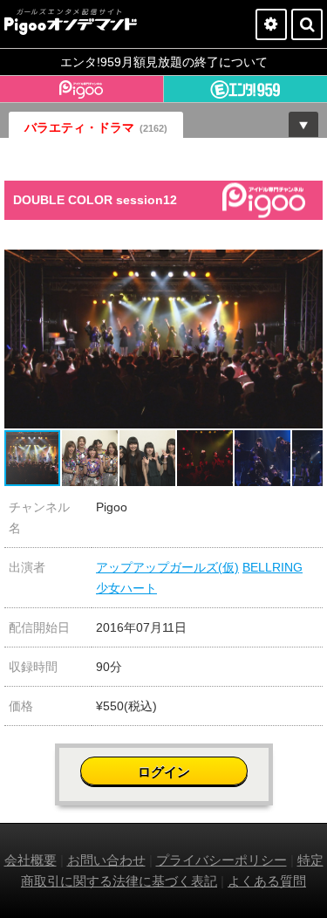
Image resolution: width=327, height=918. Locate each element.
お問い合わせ (106, 860)
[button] (307, 265)
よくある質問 (267, 880)
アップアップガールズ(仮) (167, 567)
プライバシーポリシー (221, 860)
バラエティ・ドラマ (95, 127)
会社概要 (30, 860)
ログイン (164, 771)
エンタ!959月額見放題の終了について (164, 62)
